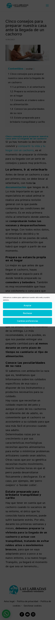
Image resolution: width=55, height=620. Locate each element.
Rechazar (27, 313)
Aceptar (27, 305)
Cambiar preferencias (27, 321)
